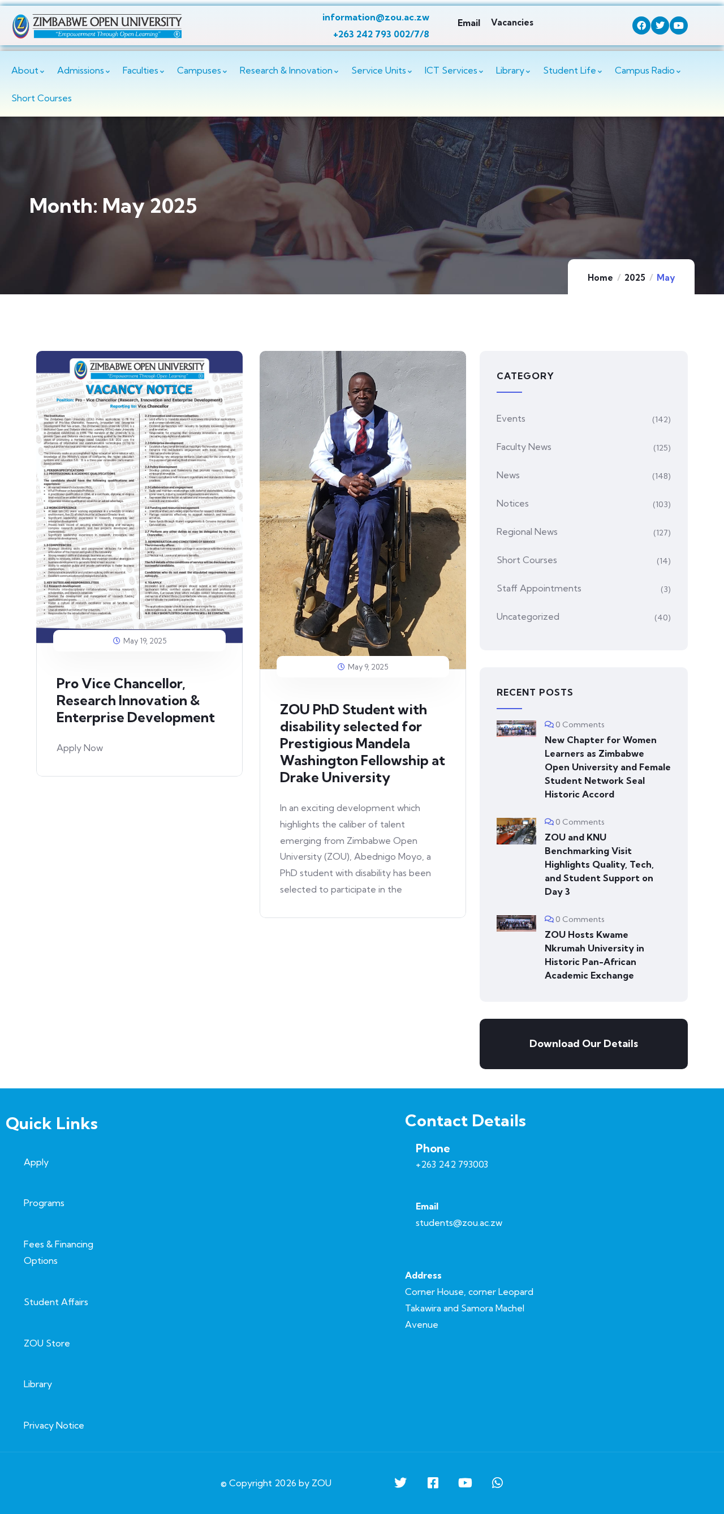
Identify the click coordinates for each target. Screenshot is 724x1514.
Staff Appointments (539, 588)
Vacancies (512, 22)
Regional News (527, 531)
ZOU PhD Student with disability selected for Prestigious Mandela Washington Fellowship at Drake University (362, 743)
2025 (634, 277)
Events (511, 418)
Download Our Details (583, 1043)
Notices (513, 503)
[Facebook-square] (432, 1483)
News (508, 475)
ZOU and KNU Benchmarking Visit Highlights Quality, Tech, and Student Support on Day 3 (599, 864)
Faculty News (524, 446)
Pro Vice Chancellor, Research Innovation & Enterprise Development (136, 700)
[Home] (97, 26)
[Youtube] (679, 25)
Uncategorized (528, 616)
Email (469, 22)
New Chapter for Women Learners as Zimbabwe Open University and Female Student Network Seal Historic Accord (608, 767)
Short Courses (527, 559)
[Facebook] (641, 25)
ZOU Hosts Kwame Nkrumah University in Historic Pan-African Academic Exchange (594, 955)
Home (600, 277)
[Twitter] (660, 25)
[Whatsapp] (497, 1483)
